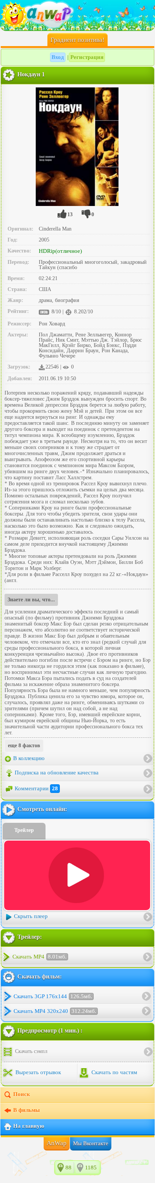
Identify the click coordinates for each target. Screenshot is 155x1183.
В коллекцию (28, 758)
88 (68, 1167)
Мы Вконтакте (90, 1143)
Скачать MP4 (39, 957)
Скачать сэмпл (30, 1051)
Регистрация (86, 57)
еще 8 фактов (24, 745)
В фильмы (26, 1110)
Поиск (21, 1094)
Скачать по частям (113, 1072)
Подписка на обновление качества (57, 773)
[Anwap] (77, 15)
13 (70, 214)
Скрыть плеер (31, 916)
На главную (28, 1126)
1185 (91, 1167)
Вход (58, 57)
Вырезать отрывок (37, 1072)
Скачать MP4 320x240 (55, 1011)
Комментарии (36, 788)
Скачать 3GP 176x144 (53, 996)
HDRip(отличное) (60, 251)
